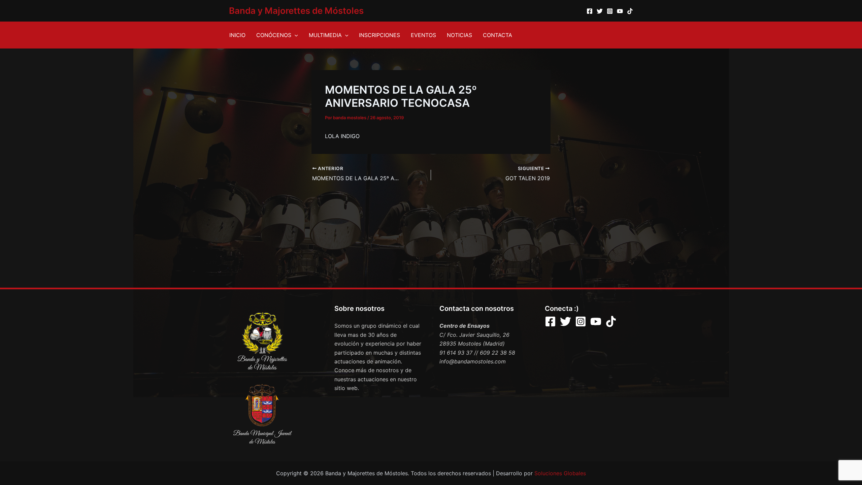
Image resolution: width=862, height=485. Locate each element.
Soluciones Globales (560, 473)
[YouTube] (620, 11)
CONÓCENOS (273, 35)
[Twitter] (600, 11)
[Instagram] (610, 11)
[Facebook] (590, 11)
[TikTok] (630, 11)
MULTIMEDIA (325, 35)
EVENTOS (423, 35)
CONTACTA (497, 35)
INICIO (237, 35)
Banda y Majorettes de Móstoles (296, 10)
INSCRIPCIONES (379, 35)
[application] (294, 35)
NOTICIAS (459, 35)
